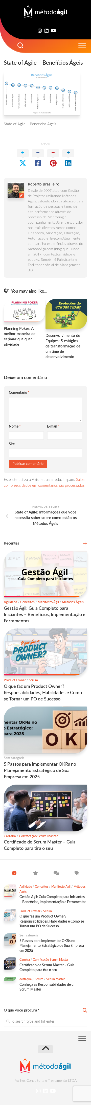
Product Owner (15, 680)
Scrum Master (55, 979)
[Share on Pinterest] (53, 158)
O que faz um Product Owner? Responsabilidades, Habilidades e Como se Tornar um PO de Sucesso (43, 692)
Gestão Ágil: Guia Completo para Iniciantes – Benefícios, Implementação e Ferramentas (44, 614)
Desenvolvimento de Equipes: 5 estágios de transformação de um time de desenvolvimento (63, 346)
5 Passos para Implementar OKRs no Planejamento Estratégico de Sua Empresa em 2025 (40, 770)
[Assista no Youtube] (53, 30)
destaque (25, 979)
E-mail (53, 426)
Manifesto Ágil (48, 602)
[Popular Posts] (35, 873)
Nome (15, 426)
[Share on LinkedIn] (68, 158)
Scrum (33, 680)
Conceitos (27, 602)
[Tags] (76, 873)
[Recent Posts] (14, 873)
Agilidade (10, 602)
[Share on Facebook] (38, 158)
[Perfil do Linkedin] (46, 30)
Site (12, 444)
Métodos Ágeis (73, 602)
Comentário (19, 392)
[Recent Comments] (56, 873)
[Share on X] (22, 158)
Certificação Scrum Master (38, 836)
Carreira (10, 836)
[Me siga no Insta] (40, 30)
